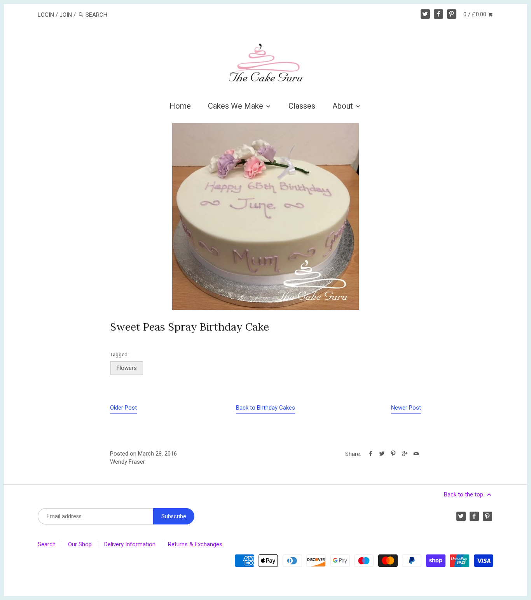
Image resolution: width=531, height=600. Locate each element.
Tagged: (119, 354)
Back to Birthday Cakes (265, 407)
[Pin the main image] (393, 453)
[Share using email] (416, 453)
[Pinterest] (451, 14)
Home (180, 106)
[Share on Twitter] (382, 453)
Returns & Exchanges (195, 544)
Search (47, 544)
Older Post (123, 407)
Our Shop (80, 544)
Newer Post (406, 407)
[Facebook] (438, 14)
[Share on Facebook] (370, 453)
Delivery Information (129, 544)
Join (65, 14)
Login (46, 14)
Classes (301, 106)
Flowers (127, 367)
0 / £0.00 (475, 14)
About (343, 106)
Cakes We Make (236, 106)
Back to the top (464, 494)
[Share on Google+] (404, 453)
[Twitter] (425, 14)
